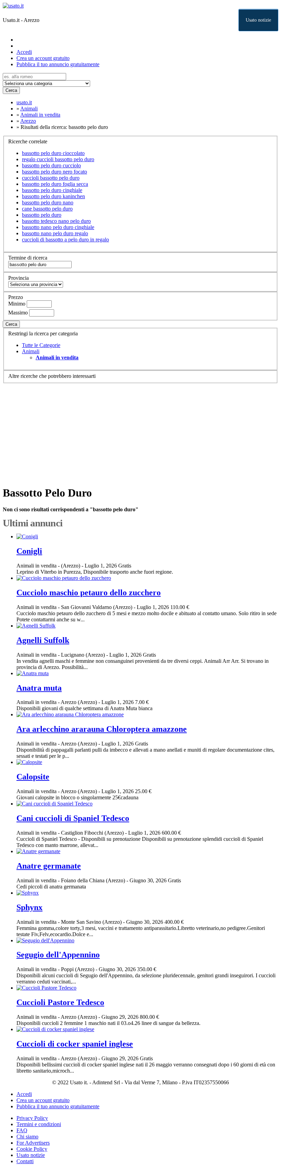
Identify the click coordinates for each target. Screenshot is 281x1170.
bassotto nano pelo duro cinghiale (58, 227)
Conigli (29, 551)
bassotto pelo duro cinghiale (52, 190)
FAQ (21, 1130)
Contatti (25, 1161)
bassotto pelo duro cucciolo (51, 165)
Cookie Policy (31, 1149)
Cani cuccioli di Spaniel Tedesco (72, 818)
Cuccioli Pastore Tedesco (60, 1002)
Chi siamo (27, 1136)
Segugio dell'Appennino (58, 954)
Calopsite (32, 776)
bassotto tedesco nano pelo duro (56, 221)
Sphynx (29, 907)
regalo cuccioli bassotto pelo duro (58, 159)
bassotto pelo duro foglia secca (55, 184)
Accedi (24, 52)
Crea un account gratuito (43, 58)
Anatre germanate (48, 865)
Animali (30, 351)
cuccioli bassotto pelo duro (51, 178)
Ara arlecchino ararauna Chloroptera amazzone (101, 729)
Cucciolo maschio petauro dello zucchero (88, 592)
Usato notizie (258, 20)
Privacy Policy (32, 1118)
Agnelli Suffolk (42, 640)
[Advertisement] (140, 431)
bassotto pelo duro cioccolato (53, 153)
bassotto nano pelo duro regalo (55, 233)
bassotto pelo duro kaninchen (53, 196)
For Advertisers (33, 1143)
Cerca (11, 90)
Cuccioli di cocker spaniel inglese (74, 1043)
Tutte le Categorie (41, 345)
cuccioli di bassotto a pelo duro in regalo (65, 239)
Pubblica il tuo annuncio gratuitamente (57, 64)
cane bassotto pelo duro (47, 209)
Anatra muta (39, 687)
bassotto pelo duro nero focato (54, 172)
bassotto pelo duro (41, 215)
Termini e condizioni (38, 1124)
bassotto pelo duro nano (47, 202)
